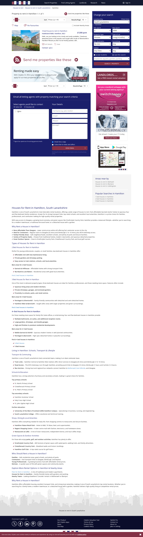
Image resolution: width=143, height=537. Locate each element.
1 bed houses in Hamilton (104, 197)
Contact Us (114, 522)
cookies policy (81, 534)
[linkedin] (26, 523)
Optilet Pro (114, 520)
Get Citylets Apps (63, 522)
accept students (101, 55)
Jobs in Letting (115, 526)
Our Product (61, 520)
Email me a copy (60, 142)
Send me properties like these (78, 14)
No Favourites (33, 25)
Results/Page (76, 20)
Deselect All (30, 107)
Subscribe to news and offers (64, 145)
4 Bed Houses (19, 343)
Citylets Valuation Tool (91, 520)
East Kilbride (80, 368)
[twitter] (14, 523)
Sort (45, 20)
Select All (18, 107)
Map (16, 25)
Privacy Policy (88, 524)
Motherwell (72, 368)
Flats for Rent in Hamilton (21, 472)
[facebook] (20, 523)
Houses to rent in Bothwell (104, 182)
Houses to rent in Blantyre (104, 184)
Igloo (47, 48)
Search (50, 3)
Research (94, 3)
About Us (113, 524)
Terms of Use (88, 522)
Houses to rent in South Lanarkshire (37, 8)
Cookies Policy (89, 526)
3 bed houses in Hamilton (104, 201)
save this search (120, 55)
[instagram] (39, 523)
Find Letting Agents (68, 3)
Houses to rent (18, 8)
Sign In (128, 3)
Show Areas (125, 19)
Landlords (82, 3)
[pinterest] (33, 523)
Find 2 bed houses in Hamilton (22, 275)
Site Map (60, 526)
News (103, 3)
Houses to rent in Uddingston (105, 186)
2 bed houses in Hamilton (104, 199)
